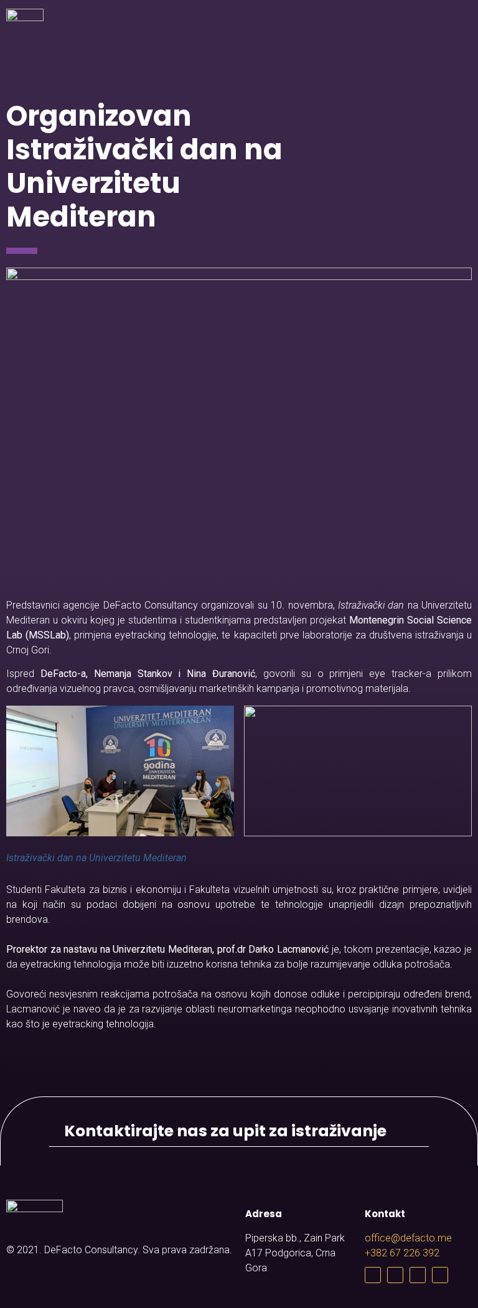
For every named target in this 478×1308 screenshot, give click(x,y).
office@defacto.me (408, 1238)
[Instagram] (418, 1275)
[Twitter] (395, 1275)
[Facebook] (373, 1275)
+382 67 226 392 (402, 1253)
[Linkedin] (440, 1275)
